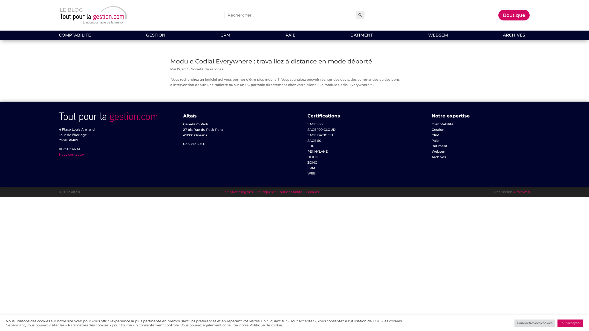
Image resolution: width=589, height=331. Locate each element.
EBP (310, 146)
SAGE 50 (314, 141)
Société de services (207, 69)
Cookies (312, 192)
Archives (514, 36)
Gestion (155, 36)
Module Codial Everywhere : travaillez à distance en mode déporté (271, 61)
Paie (290, 36)
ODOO (312, 157)
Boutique (514, 15)
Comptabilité (75, 36)
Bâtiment (361, 36)
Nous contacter (71, 154)
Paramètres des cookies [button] (534, 323)
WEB (311, 173)
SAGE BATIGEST (320, 135)
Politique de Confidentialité (279, 192)
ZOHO (312, 162)
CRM (225, 36)
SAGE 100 (315, 124)
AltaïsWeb (521, 192)
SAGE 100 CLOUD (321, 130)
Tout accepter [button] (570, 323)
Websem (438, 36)
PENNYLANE (317, 151)
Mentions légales (239, 192)
